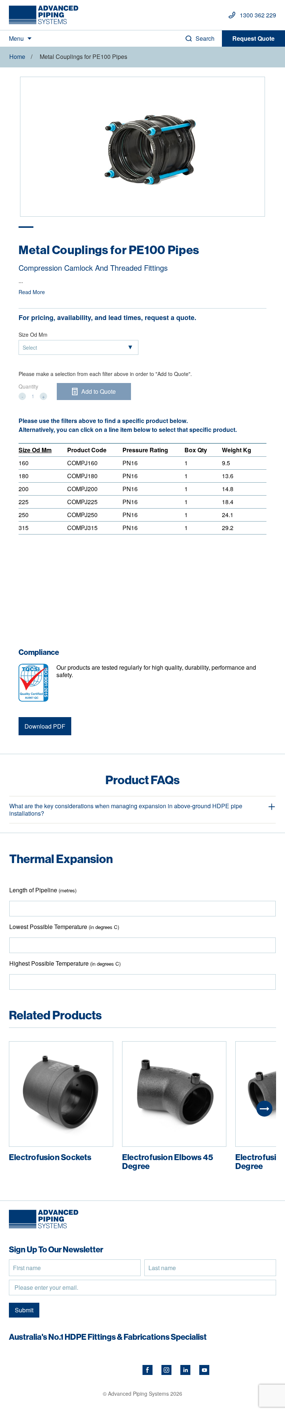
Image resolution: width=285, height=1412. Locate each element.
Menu (16, 38)
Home (17, 56)
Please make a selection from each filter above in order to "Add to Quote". (105, 373)
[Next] (264, 1109)
